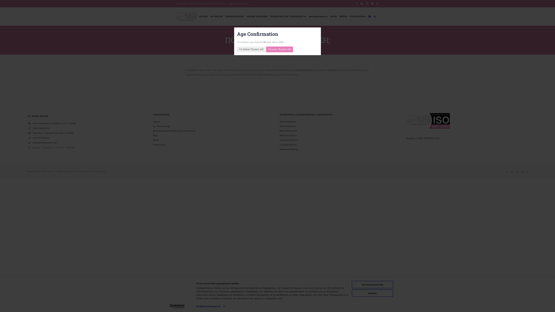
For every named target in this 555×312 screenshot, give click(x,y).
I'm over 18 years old (279, 49)
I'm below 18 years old (251, 49)
